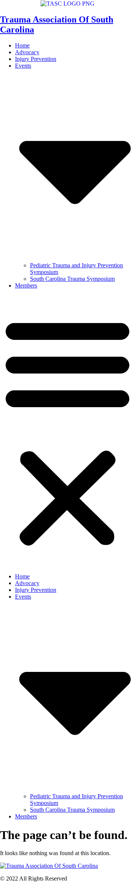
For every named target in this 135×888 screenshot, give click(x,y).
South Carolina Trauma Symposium (72, 279)
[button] (67, 431)
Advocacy (27, 52)
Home (22, 45)
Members (26, 285)
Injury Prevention (35, 59)
